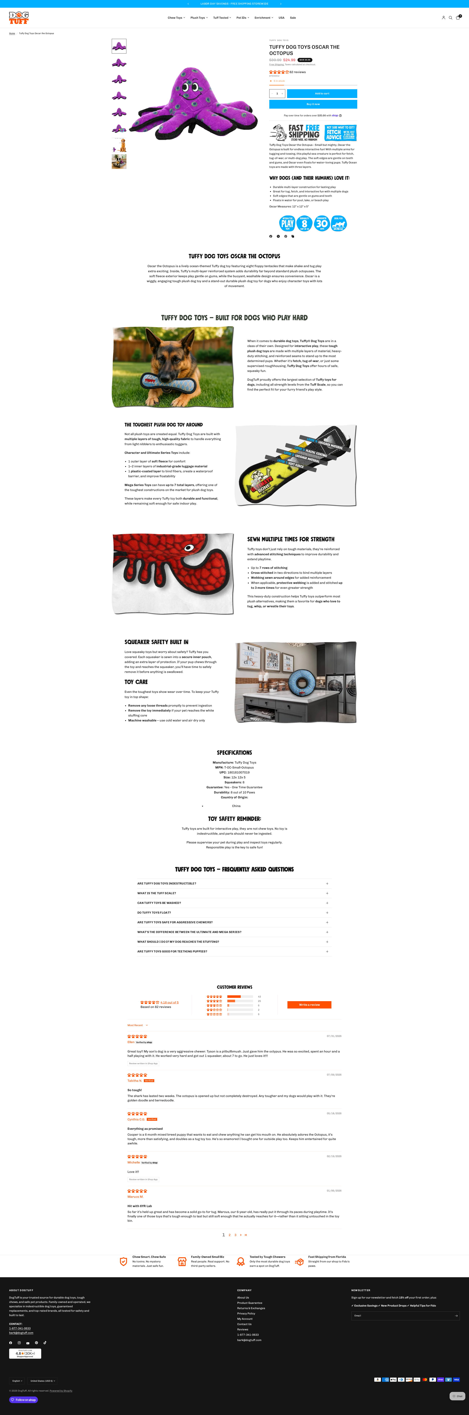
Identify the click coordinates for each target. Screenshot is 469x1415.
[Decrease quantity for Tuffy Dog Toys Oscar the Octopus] (272, 93)
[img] (137, 1036)
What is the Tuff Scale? (156, 893)
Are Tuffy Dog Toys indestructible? (166, 883)
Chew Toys (175, 18)
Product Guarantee (249, 1303)
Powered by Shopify (61, 1390)
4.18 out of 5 (169, 1002)
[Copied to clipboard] (293, 236)
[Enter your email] (456, 1315)
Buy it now (313, 104)
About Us (243, 1297)
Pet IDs (241, 18)
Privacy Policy (246, 1313)
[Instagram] (22, 1343)
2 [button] (229, 1235)
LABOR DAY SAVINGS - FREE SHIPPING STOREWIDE (234, 3)
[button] (279, 72)
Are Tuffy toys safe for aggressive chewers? (175, 922)
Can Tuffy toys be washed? (159, 903)
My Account (245, 1318)
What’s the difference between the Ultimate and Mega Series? (189, 932)
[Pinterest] (286, 236)
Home (12, 33)
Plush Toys (198, 18)
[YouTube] (30, 1343)
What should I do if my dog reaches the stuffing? (178, 941)
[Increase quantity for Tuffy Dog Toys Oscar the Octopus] (282, 93)
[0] (457, 18)
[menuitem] (176, 18)
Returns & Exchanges (251, 1308)
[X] (279, 236)
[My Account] (443, 18)
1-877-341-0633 (20, 1328)
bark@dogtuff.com (249, 1340)
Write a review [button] (309, 1004)
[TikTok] (48, 1343)
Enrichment (262, 18)
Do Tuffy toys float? (154, 912)
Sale (293, 18)
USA (282, 18)
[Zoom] (250, 46)
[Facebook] (271, 236)
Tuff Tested (220, 18)
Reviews (242, 1329)
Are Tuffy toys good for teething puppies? (172, 951)
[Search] (450, 18)
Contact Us (244, 1324)
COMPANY (244, 1290)
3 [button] (235, 1235)
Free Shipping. (276, 64)
